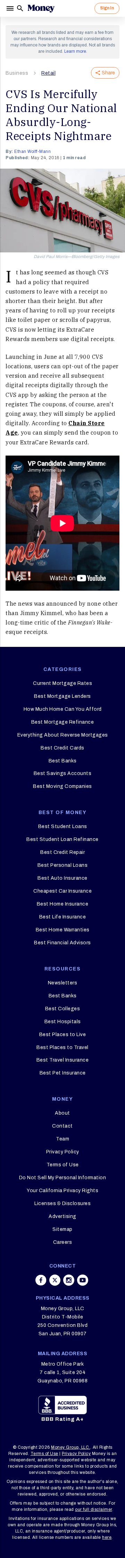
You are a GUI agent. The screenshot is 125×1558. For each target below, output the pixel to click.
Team (62, 1139)
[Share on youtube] (82, 1280)
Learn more (75, 51)
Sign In (107, 8)
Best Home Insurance (63, 904)
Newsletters (62, 982)
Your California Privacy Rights (62, 1190)
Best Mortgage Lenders (62, 696)
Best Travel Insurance (62, 1060)
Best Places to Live (62, 1034)
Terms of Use (63, 1164)
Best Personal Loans (63, 865)
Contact (62, 1126)
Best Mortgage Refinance (62, 722)
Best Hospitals (62, 1021)
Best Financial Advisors (62, 942)
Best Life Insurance (62, 917)
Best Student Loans (62, 826)
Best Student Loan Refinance (62, 839)
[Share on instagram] (68, 1280)
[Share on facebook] (41, 1280)
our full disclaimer (93, 1509)
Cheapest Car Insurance (62, 891)
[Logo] (41, 8)
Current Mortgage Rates (62, 683)
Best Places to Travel (62, 1047)
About (62, 1113)
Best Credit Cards (62, 748)
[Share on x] (54, 1280)
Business (17, 73)
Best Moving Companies (62, 786)
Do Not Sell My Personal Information (62, 1177)
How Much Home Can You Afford (63, 709)
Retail (48, 73)
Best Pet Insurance (63, 1073)
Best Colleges (62, 1008)
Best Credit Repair (62, 852)
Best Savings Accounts (63, 773)
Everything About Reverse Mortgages (62, 735)
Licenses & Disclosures (62, 1203)
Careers (62, 1242)
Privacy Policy (62, 1151)
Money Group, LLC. (70, 1447)
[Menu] (11, 8)
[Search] (20, 8)
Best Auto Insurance (63, 878)
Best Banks (63, 760)
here (106, 1537)
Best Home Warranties (63, 929)
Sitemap (62, 1229)
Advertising (62, 1216)
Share (108, 72)
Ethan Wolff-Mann (32, 151)
